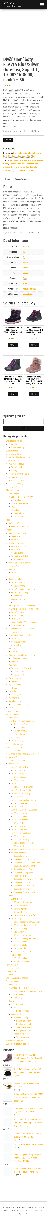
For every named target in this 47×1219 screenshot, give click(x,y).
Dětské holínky (20, 932)
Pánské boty (16, 955)
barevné (21, 97)
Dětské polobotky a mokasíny (26, 938)
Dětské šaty (19, 823)
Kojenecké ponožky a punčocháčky (28, 879)
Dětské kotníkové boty (23, 935)
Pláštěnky (18, 998)
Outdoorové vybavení (17, 984)
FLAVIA (26, 283)
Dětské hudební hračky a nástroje (25, 609)
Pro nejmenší (14, 698)
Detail (8, 139)
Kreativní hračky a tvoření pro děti (22, 635)
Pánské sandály (20, 958)
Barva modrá (15, 160)
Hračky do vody (20, 602)
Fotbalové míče (22, 1011)
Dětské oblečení (12, 451)
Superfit (26, 246)
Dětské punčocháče (22, 816)
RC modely (18, 559)
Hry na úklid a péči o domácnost (24, 622)
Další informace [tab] (21, 179)
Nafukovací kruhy (23, 1021)
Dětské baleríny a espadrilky (25, 925)
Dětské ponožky (20, 813)
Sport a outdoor (12, 981)
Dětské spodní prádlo (20, 829)
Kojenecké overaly (21, 876)
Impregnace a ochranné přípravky (28, 991)
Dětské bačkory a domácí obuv (27, 922)
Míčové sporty (17, 1004)
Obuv (33, 156)
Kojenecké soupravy (22, 889)
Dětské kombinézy (21, 839)
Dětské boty (18, 153)
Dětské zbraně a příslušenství (20, 563)
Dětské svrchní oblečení (21, 833)
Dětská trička (19, 770)
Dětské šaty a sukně (19, 820)
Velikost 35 (8, 170)
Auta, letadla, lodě (18, 546)
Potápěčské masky (24, 1030)
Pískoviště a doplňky (19, 592)
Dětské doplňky (17, 773)
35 (24, 252)
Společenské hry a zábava (19, 493)
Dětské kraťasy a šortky (21, 790)
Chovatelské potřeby (14, 441)
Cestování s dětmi (16, 464)
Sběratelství (13, 523)
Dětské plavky (17, 806)
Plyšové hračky (14, 684)
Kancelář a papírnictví (15, 714)
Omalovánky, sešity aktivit (22, 668)
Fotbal (16, 1007)
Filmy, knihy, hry (12, 490)
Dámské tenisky (20, 909)
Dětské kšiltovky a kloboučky (20, 457)
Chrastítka (15, 536)
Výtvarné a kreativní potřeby (23, 721)
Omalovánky (19, 671)
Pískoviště (18, 596)
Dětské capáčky (20, 928)
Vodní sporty (16, 1014)
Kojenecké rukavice (22, 882)
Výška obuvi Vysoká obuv (25, 170)
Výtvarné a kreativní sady (26, 727)
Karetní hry (18, 516)
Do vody (11, 569)
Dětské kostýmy (18, 612)
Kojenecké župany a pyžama (26, 892)
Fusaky (14, 470)
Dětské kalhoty (14, 454)
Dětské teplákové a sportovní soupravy (27, 849)
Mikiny (11, 974)
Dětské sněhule (20, 945)
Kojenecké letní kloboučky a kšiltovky (23, 754)
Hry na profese (17, 619)
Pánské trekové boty (22, 961)
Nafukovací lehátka (24, 1024)
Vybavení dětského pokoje (19, 474)
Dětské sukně (19, 826)
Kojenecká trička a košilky (24, 859)
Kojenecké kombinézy (23, 869)
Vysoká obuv (28, 294)
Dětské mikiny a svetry (20, 793)
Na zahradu (13, 648)
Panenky (14, 661)
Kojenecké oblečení (14, 747)
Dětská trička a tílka (19, 767)
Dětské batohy (17, 467)
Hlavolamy (18, 500)
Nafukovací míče (18, 572)
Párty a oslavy (12, 965)
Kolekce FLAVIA (29, 160)
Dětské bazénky (17, 487)
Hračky (9, 530)
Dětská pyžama (20, 803)
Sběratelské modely (19, 526)
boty (15, 90)
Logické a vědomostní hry (22, 497)
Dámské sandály (21, 905)
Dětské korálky (17, 638)
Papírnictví (12, 665)
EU (24, 257)
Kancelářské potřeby (14, 744)
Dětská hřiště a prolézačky (22, 582)
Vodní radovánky (18, 599)
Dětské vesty (19, 846)
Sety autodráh (20, 553)
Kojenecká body (20, 856)
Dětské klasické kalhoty (23, 787)
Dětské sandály (20, 941)
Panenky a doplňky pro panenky (21, 655)
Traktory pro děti (18, 694)
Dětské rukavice (20, 780)
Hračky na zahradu (16, 579)
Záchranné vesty (23, 1037)
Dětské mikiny (19, 796)
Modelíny (17, 645)
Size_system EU (18, 167)
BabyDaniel (9, 3)
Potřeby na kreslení (22, 731)
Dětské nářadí (17, 615)
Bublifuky (15, 652)
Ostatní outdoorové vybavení (23, 988)
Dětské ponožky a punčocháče (24, 810)
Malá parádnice (17, 625)
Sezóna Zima (15, 163)
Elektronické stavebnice (21, 704)
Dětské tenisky (20, 948)
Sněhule (26, 273)
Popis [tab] (7, 179)
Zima (25, 278)
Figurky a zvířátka (15, 576)
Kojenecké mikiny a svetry (25, 872)
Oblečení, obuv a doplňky (19, 156)
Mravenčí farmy (17, 447)
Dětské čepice (20, 777)
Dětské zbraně (17, 566)
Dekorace (15, 681)
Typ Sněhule (31, 167)
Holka (25, 267)
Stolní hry (15, 510)
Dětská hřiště (19, 586)
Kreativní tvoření (20, 724)
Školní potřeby (14, 737)
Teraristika (12, 444)
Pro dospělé (11, 971)
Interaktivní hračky (18, 632)
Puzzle (14, 507)
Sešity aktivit (19, 675)
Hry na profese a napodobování (21, 605)
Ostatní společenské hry (21, 503)
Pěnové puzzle (17, 477)
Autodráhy (15, 549)
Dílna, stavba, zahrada (15, 480)
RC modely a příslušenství (22, 556)
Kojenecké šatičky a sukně (25, 885)
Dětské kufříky (17, 740)
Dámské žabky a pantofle (24, 915)
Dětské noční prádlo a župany (23, 800)
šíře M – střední (29, 289)
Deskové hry (19, 513)
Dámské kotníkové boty (23, 902)
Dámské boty (16, 899)
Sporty (11, 1001)
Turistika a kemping (19, 994)
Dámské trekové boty (23, 912)
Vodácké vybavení (21, 1034)
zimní (10, 90)
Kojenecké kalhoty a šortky (25, 866)
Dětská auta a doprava (18, 543)
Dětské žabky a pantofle (24, 951)
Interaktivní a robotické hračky (21, 628)
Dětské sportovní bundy (24, 843)
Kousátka (15, 540)
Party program (14, 678)
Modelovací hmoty (18, 642)
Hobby (8, 520)
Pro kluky (12, 691)
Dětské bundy (19, 836)
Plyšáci (14, 688)
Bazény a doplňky (15, 484)
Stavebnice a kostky (16, 701)
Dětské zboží (11, 460)
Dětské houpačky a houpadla (23, 589)
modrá (25, 262)
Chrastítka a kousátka (17, 533)
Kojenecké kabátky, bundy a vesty (28, 862)
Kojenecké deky (15, 750)
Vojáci (11, 708)
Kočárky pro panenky (20, 658)
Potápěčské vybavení (23, 1027)
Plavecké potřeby (13, 968)
